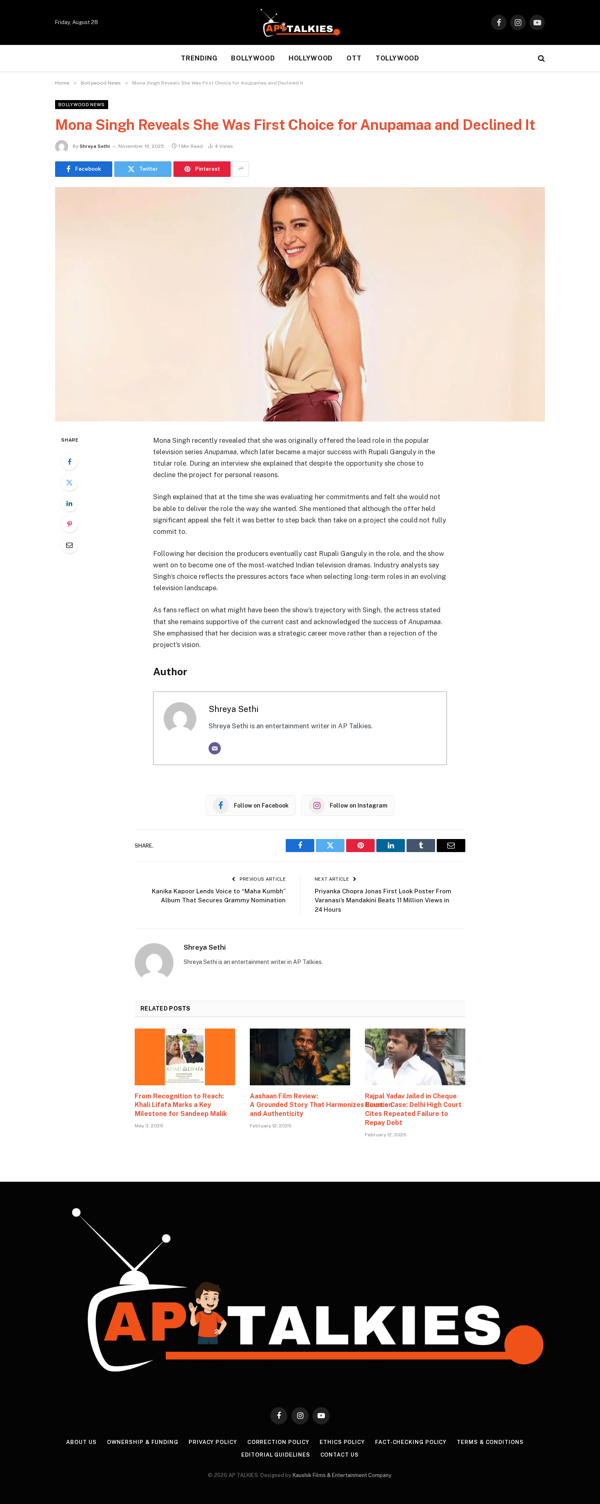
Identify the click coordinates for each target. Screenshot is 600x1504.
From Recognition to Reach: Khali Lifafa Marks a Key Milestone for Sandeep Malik (181, 1105)
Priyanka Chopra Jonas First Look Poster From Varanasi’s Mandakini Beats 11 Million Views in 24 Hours (383, 900)
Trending (199, 58)
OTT (354, 58)
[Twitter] (69, 482)
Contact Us (339, 1455)
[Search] (540, 58)
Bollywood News (81, 104)
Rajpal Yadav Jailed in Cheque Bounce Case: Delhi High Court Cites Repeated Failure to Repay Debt (413, 1109)
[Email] (69, 545)
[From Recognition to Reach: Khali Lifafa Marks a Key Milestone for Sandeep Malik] (185, 1057)
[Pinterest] (69, 524)
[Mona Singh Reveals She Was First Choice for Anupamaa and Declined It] (300, 304)
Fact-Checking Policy (411, 1442)
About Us (81, 1442)
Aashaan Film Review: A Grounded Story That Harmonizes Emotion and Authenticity (300, 1105)
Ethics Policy (342, 1442)
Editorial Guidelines (275, 1455)
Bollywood (253, 58)
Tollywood (397, 58)
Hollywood (311, 58)
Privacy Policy (213, 1442)
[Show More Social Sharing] (241, 169)
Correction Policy (278, 1442)
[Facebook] (69, 461)
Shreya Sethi (95, 146)
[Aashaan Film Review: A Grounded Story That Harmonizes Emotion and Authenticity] (300, 1057)
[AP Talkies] (300, 22)
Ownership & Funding (142, 1442)
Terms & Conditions (490, 1442)
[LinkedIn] (69, 503)
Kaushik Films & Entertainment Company (342, 1475)
